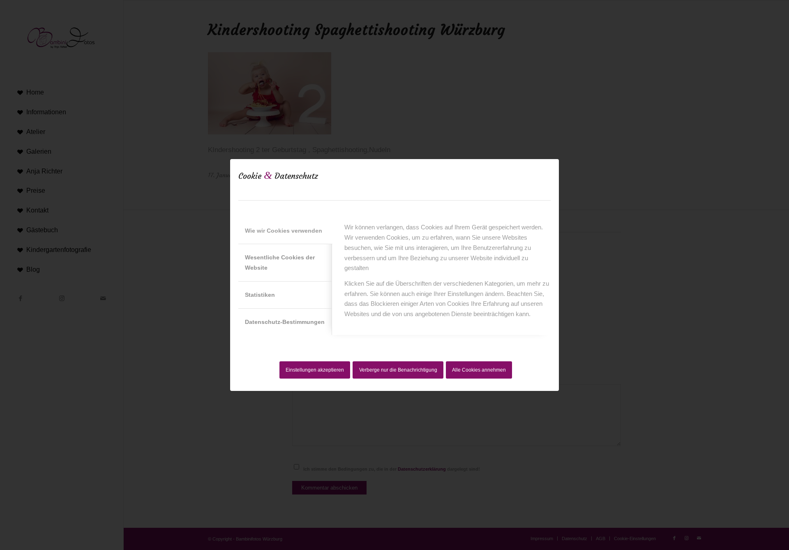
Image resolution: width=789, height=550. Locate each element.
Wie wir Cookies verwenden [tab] (283, 230)
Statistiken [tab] (260, 294)
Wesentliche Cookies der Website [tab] (280, 262)
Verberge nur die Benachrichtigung (398, 370)
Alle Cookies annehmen (479, 370)
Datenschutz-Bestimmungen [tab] (285, 322)
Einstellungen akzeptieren (315, 370)
